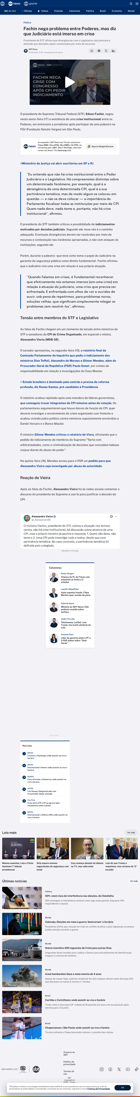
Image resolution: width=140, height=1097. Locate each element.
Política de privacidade (69, 1063)
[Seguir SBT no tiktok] (136, 1069)
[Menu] (137, 4)
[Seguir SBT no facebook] (110, 1069)
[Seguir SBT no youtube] (128, 1069)
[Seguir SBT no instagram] (101, 1069)
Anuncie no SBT (69, 1053)
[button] (18, 857)
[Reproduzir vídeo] (70, 82)
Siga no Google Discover (103, 146)
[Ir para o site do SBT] (36, 1069)
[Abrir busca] (131, 3)
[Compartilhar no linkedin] (113, 51)
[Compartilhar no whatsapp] (92, 51)
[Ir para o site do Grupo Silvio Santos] (15, 1069)
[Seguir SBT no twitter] (119, 1069)
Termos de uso (68, 1072)
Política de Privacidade (99, 1089)
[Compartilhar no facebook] (99, 51)
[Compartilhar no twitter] (106, 51)
